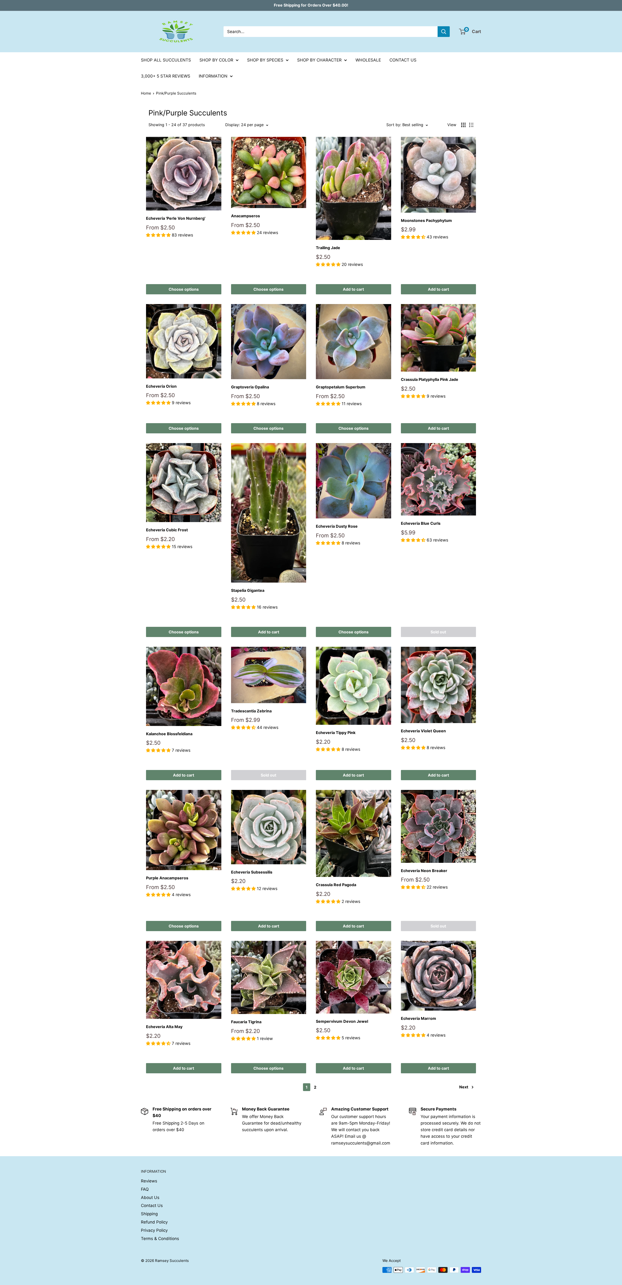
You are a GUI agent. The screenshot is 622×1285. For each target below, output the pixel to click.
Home (146, 93)
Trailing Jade (328, 247)
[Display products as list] (471, 125)
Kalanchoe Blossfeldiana (169, 733)
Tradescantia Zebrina (251, 710)
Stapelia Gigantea (247, 590)
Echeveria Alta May (164, 1026)
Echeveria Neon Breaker (424, 870)
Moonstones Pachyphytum (426, 220)
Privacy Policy (154, 1230)
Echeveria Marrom (418, 1018)
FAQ (145, 1189)
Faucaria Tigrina (246, 1021)
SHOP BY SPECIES (265, 60)
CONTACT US (402, 60)
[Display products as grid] (463, 125)
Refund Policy (154, 1222)
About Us (150, 1197)
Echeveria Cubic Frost (167, 529)
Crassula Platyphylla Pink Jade (429, 379)
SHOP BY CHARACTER (319, 60)
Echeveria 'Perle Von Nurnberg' (175, 218)
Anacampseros (245, 215)
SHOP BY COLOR (216, 60)
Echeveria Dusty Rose (337, 526)
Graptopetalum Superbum (340, 387)
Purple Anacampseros (167, 877)
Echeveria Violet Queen (423, 730)
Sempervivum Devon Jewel (342, 1021)
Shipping (149, 1213)
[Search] (444, 31)
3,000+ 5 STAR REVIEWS (165, 76)
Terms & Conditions (160, 1238)
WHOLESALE (368, 60)
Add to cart (353, 289)
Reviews (149, 1181)
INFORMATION (213, 76)
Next (463, 1086)
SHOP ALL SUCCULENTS (166, 60)
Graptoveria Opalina (250, 387)
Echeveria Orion (161, 386)
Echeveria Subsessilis (251, 872)
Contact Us (152, 1205)
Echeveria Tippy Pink (335, 732)
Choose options (184, 289)
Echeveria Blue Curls (421, 523)
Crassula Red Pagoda (336, 884)
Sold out (438, 631)
